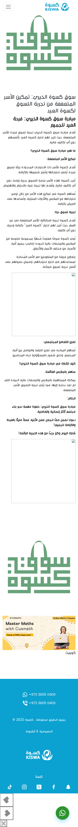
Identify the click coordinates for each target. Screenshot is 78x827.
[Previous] (6, 800)
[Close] (3, 823)
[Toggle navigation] (8, 7)
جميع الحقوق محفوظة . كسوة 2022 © (39, 719)
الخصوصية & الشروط (39, 731)
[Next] (6, 813)
